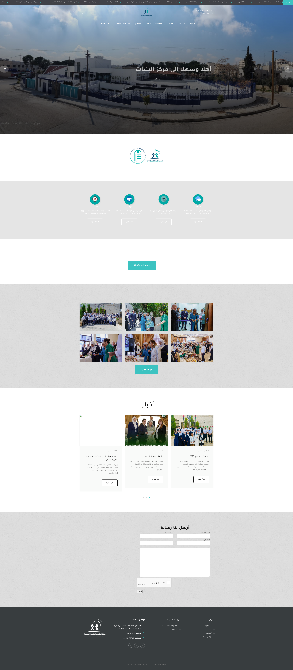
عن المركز (181, 24)
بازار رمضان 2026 (249, 2)
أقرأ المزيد (198, 222)
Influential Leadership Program (15, 2)
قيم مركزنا (208, 629)
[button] (288, 69)
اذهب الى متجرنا (142, 266)
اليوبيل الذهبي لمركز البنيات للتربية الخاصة (103, 2)
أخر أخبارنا (158, 24)
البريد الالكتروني (205, 532)
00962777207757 (200, 11)
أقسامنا (170, 24)
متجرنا (148, 24)
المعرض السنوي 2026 (168, 2)
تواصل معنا (207, 637)
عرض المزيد (146, 370)
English (105, 24)
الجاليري (138, 24)
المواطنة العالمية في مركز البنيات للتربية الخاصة (138, 2)
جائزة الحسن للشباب (189, 2)
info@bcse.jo (208, 13)
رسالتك (207, 547)
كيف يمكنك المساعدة (122, 24)
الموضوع (207, 539)
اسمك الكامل (168, 532)
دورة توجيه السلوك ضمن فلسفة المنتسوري (68, 2)
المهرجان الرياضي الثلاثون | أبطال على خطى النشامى (219, 2)
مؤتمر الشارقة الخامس (269, 2)
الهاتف (171, 539)
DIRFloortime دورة (40, 2)
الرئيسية (193, 24)
